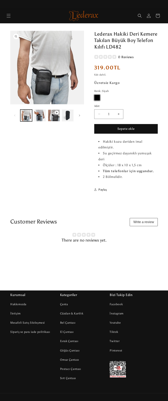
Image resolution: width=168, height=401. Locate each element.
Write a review (143, 222)
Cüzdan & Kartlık (71, 313)
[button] (8, 15)
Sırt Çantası (68, 378)
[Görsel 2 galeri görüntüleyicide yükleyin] (40, 115)
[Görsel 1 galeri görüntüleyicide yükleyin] (26, 115)
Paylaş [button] (102, 189)
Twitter (114, 341)
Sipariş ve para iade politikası (30, 332)
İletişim (15, 313)
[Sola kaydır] (14, 115)
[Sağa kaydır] (79, 115)
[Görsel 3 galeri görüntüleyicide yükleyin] (68, 115)
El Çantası (67, 332)
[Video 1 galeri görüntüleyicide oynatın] (54, 115)
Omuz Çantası (69, 359)
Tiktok (114, 332)
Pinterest (116, 350)
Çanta (64, 304)
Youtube (115, 322)
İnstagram (116, 313)
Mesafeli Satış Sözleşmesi (27, 322)
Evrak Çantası (69, 341)
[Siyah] (97, 98)
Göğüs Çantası (70, 350)
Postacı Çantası (70, 369)
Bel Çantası (68, 322)
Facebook (116, 304)
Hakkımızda (18, 304)
